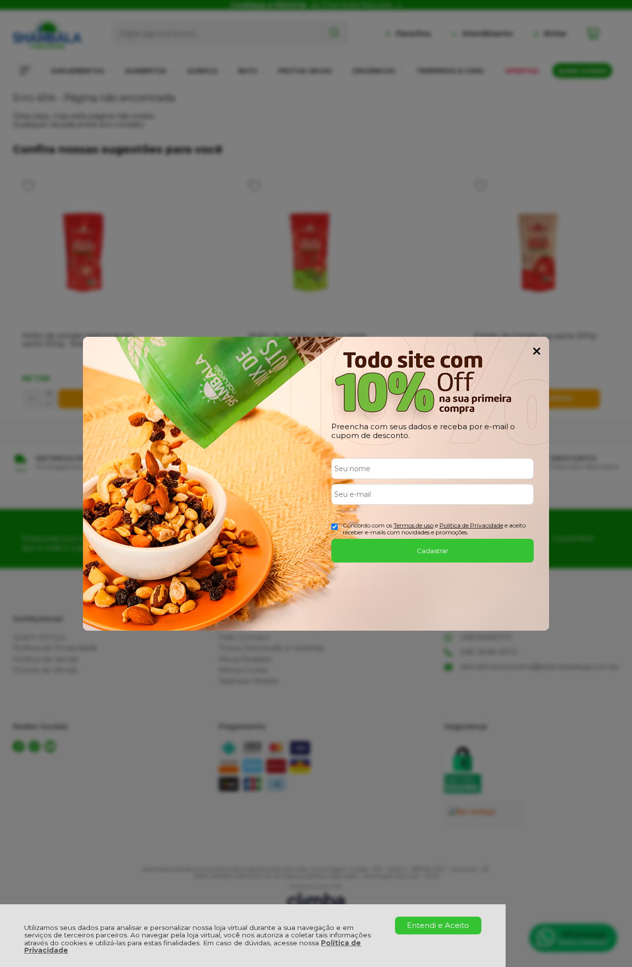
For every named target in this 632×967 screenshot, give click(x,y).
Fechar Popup (537, 351)
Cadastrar (432, 551)
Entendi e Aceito (438, 925)
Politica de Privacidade (471, 525)
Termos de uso (414, 525)
